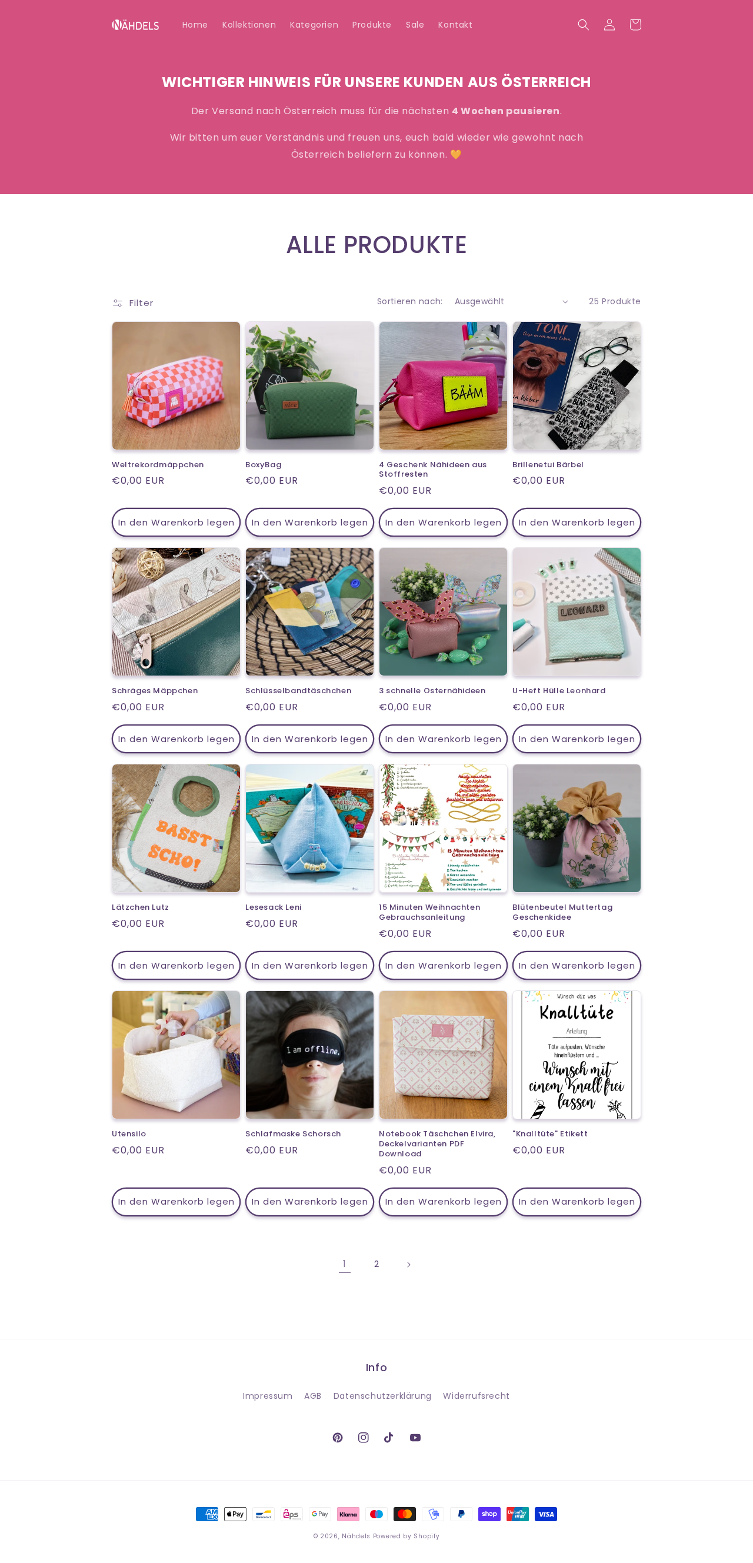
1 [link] (344, 1264)
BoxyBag (263, 465)
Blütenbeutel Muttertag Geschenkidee (562, 913)
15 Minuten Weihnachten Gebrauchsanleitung (429, 913)
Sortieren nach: (410, 301)
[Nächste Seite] (408, 1265)
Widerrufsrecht (476, 1396)
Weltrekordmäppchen (158, 465)
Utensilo (129, 1134)
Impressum (267, 1396)
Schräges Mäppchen (155, 691)
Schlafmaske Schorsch (293, 1134)
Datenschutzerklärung (383, 1396)
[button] (584, 25)
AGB (313, 1396)
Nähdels (356, 1536)
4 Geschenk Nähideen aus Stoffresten (433, 470)
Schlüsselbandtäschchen (298, 691)
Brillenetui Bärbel (548, 465)
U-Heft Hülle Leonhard (559, 691)
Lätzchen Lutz (140, 908)
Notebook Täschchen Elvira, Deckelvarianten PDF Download (437, 1144)
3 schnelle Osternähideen (432, 691)
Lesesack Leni (273, 908)
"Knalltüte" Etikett (550, 1134)
